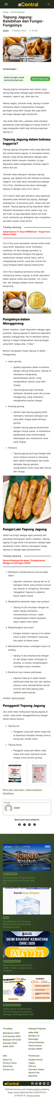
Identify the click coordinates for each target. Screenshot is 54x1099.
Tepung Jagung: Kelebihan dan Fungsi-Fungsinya (23, 21)
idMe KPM (33, 1032)
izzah (6, 30)
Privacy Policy (10, 1063)
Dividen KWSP (35, 1049)
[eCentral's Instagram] (36, 1083)
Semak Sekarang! (40, 79)
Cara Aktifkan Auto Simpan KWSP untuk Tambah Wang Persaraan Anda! (17, 924)
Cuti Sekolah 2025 (12, 1036)
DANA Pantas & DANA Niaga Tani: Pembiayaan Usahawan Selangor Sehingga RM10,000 (18, 1012)
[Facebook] (19, 825)
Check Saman (35, 1045)
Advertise (7, 1066)
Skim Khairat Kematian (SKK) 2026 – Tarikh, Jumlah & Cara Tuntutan (18, 968)
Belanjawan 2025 (11, 1033)
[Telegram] (29, 825)
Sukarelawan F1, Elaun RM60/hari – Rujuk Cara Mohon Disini (26, 233)
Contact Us (8, 1069)
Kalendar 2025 (10, 1043)
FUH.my (32, 1066)
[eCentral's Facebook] (32, 1083)
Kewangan (33, 1039)
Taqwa (31, 1063)
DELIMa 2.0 (33, 1036)
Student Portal (35, 1059)
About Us (7, 1059)
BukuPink (32, 1076)
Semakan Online (36, 1069)
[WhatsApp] (35, 825)
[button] (10, 69)
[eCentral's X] (40, 1083)
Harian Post (34, 1072)
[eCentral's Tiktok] (44, 1083)
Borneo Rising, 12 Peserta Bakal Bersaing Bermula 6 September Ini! (19, 880)
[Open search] (49, 4)
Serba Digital (34, 1089)
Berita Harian (18, 698)
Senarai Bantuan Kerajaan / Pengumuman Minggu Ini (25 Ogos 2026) (24, 561)
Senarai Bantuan (36, 1042)
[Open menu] (6, 4)
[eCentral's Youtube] (48, 1083)
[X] (24, 825)
